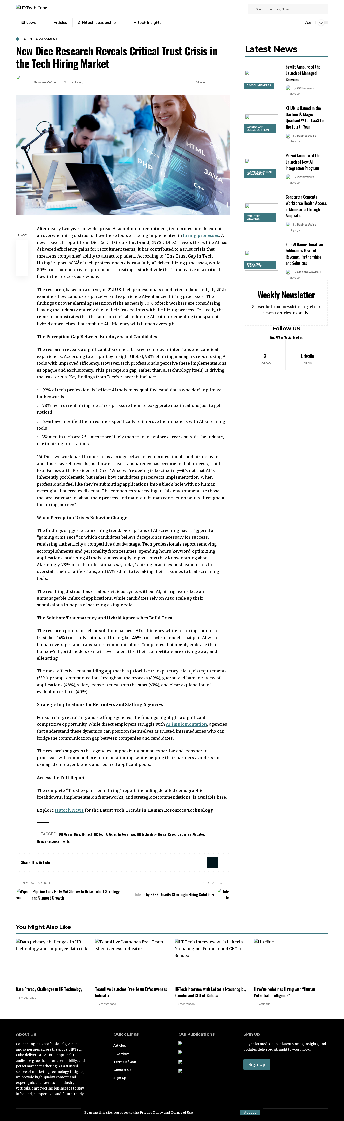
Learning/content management (260, 173)
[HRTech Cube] (31, 9)
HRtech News (69, 810)
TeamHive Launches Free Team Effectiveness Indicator (131, 992)
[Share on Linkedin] (218, 82)
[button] (250, 1112)
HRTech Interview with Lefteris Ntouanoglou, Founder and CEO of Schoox (210, 992)
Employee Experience (254, 265)
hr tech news (126, 834)
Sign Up (256, 1064)
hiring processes (201, 235)
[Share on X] (210, 82)
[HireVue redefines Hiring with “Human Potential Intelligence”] (291, 961)
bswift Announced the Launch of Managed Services (303, 72)
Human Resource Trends (53, 841)
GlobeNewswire (308, 272)
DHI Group (66, 834)
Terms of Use (182, 1112)
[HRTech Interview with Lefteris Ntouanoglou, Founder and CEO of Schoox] (212, 961)
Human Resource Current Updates (181, 834)
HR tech (87, 834)
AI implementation (186, 724)
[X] (234, 9)
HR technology (147, 834)
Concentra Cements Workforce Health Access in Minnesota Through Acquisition (306, 206)
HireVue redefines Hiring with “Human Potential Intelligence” (284, 992)
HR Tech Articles (105, 834)
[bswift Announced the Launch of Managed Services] (261, 80)
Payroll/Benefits (259, 85)
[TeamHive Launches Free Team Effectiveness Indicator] (132, 961)
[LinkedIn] (240, 9)
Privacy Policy (151, 1112)
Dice (77, 834)
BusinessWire (44, 82)
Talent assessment (39, 39)
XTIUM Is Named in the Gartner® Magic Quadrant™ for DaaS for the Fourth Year (305, 117)
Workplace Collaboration (258, 129)
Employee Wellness (253, 217)
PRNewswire (305, 88)
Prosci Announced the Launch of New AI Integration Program (303, 161)
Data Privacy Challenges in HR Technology (49, 989)
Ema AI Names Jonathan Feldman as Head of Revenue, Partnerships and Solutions (304, 253)
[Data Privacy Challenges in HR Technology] (53, 961)
